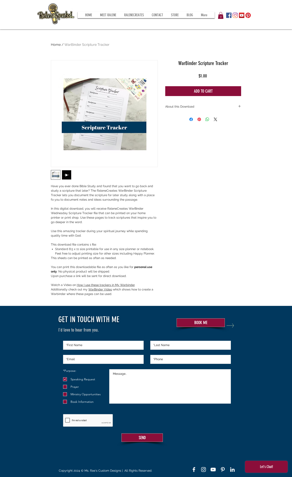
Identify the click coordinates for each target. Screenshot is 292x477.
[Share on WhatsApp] (207, 119)
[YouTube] (241, 15)
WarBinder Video (100, 289)
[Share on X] (215, 119)
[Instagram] (235, 15)
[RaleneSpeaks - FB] (194, 469)
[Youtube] (213, 469)
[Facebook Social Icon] (229, 15)
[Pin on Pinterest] (199, 119)
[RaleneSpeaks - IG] (203, 469)
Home (56, 45)
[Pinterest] (248, 15)
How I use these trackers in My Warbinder (106, 285)
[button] (221, 15)
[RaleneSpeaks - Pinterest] (223, 469)
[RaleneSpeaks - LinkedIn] (232, 469)
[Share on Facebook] (191, 119)
